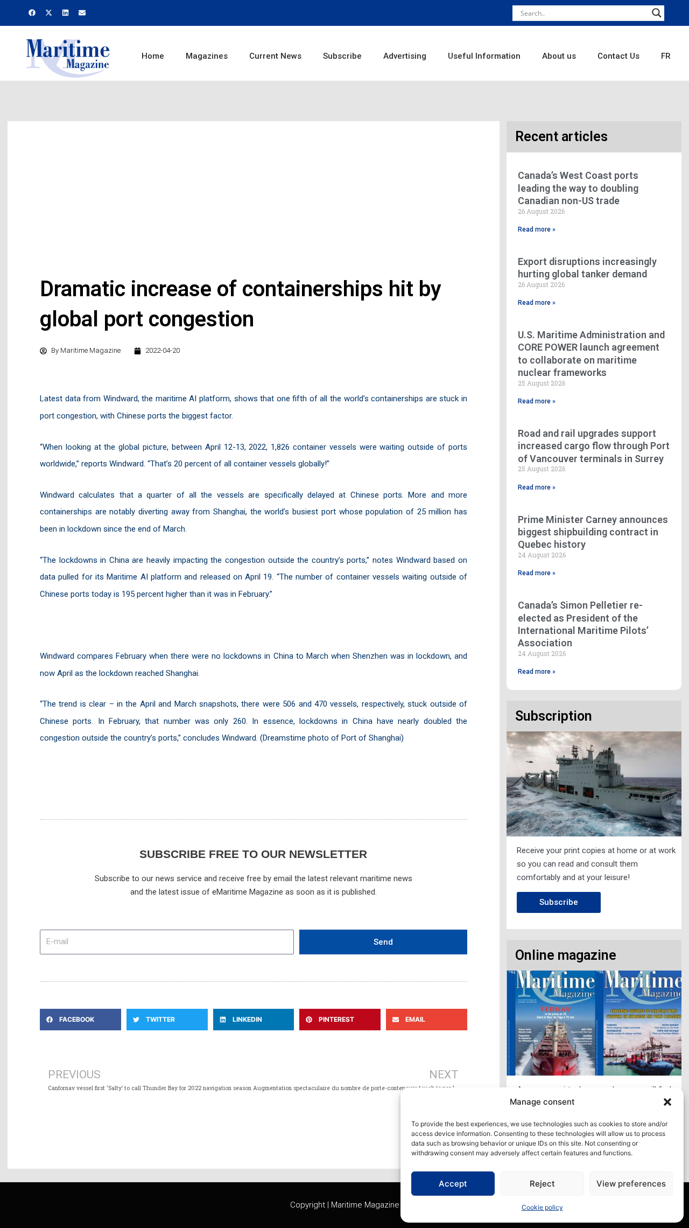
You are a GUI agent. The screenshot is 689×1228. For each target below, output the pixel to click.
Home (153, 56)
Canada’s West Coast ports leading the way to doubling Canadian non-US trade (578, 188)
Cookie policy (542, 1207)
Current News (275, 56)
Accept (453, 1183)
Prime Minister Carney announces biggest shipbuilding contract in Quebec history (593, 532)
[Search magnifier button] (656, 12)
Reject (542, 1183)
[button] (667, 1102)
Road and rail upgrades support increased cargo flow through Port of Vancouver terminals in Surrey (594, 446)
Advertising (404, 56)
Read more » (537, 229)
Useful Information (484, 56)
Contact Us (618, 56)
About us (559, 56)
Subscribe (342, 56)
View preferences (631, 1183)
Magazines (207, 56)
